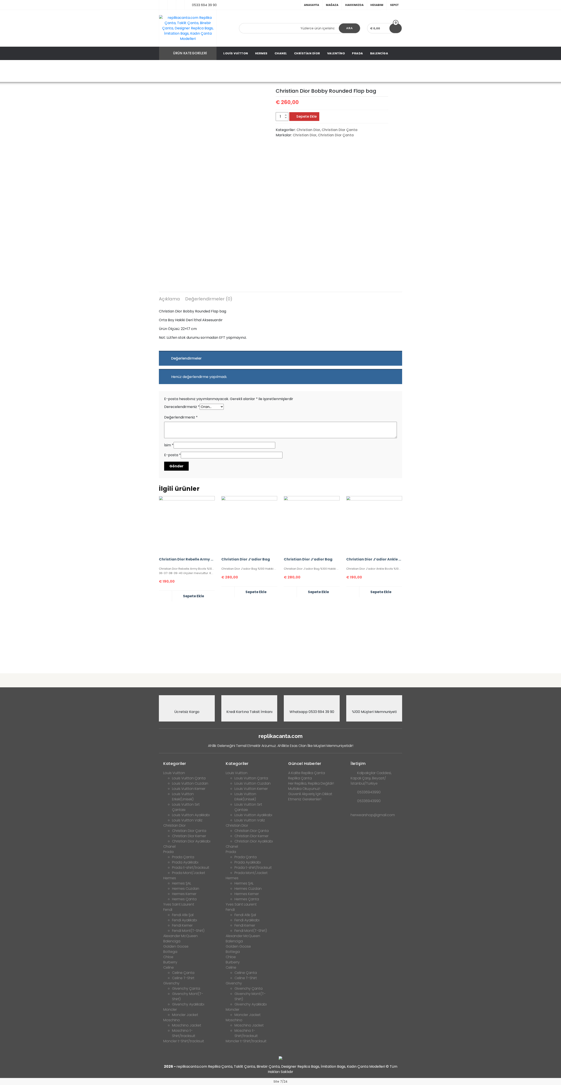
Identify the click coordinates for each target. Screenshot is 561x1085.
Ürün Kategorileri (190, 53)
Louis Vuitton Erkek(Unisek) (183, 796)
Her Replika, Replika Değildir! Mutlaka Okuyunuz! (311, 786)
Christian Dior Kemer (189, 836)
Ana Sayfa (174, 71)
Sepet (394, 5)
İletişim (358, 763)
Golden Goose (175, 946)
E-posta (172, 454)
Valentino (336, 53)
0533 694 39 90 (204, 5)
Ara (349, 28)
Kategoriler (174, 763)
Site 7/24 (280, 1081)
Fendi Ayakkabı (184, 920)
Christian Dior (307, 53)
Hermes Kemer (184, 893)
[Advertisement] (280, 635)
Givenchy (171, 983)
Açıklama (169, 299)
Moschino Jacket (186, 1025)
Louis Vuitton (235, 53)
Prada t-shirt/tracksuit (190, 867)
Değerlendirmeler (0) (208, 299)
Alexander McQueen (180, 935)
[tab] (169, 299)
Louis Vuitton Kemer (188, 788)
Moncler (170, 1009)
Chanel (281, 53)
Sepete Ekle (306, 116)
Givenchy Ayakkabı (188, 1004)
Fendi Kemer (182, 925)
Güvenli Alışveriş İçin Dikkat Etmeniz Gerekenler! (310, 796)
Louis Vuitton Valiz (187, 820)
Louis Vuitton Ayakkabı (191, 814)
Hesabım (376, 5)
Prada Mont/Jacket (188, 872)
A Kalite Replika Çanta (306, 772)
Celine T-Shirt (183, 977)
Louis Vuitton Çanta (189, 778)
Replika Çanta (300, 778)
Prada (357, 53)
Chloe (168, 956)
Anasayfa (311, 5)
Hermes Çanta (184, 899)
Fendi (167, 909)
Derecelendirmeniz (182, 406)
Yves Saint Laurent (178, 904)
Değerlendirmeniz (181, 417)
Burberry (170, 962)
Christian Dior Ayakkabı (191, 841)
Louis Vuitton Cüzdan (190, 783)
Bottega (170, 951)
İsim (169, 445)
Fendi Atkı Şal (183, 914)
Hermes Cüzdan (185, 888)
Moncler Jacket (185, 1014)
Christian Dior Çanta (232, 71)
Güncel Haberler (304, 763)
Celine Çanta (183, 972)
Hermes (261, 53)
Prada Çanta (183, 857)
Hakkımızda (354, 5)
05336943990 (369, 792)
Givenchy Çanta (186, 988)
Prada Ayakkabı (185, 862)
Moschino (171, 1020)
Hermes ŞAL (181, 883)
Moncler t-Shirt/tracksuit (183, 1041)
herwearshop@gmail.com (373, 814)
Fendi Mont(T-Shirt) (188, 930)
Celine (168, 967)
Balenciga (379, 53)
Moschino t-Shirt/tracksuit (183, 1033)
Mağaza (332, 5)
